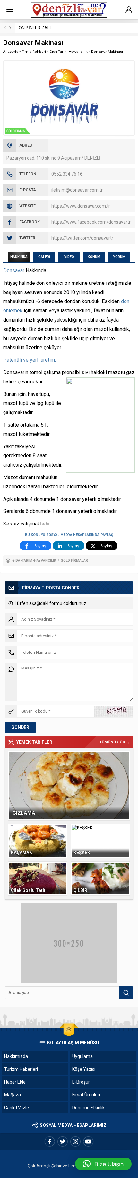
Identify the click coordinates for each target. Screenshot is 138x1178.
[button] (103, 1164)
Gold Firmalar (74, 560)
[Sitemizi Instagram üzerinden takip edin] (75, 1141)
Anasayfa (10, 52)
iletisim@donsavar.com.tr (77, 190)
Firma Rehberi (34, 52)
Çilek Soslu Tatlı (28, 890)
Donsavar (13, 271)
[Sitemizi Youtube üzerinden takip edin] (88, 1141)
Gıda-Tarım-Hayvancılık (68, 52)
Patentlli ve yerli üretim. (29, 360)
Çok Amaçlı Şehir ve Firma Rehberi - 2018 (69, 1165)
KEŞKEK (81, 852)
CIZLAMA (24, 813)
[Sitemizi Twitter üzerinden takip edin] (62, 1141)
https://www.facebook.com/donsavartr (91, 222)
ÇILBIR (80, 890)
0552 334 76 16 (66, 174)
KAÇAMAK (21, 852)
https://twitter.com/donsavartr (82, 238)
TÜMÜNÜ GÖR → (114, 742)
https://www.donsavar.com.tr (80, 206)
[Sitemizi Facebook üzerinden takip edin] (50, 1141)
